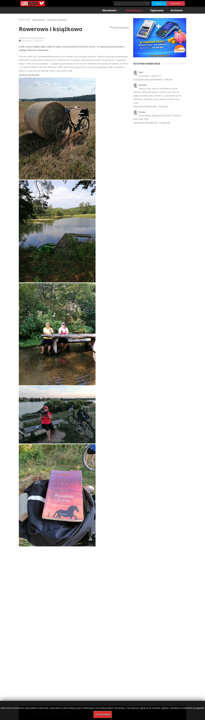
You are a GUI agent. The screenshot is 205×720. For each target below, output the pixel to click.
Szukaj (147, 3)
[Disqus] (74, 585)
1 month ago (163, 106)
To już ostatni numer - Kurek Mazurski (148, 79)
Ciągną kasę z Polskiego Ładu (145, 106)
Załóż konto (176, 3)
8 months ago (164, 122)
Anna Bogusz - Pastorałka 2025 (145, 122)
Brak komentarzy (121, 27)
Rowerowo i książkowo (50, 29)
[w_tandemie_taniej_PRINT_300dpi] (159, 37)
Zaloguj (159, 3)
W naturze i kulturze (36, 38)
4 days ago (168, 79)
